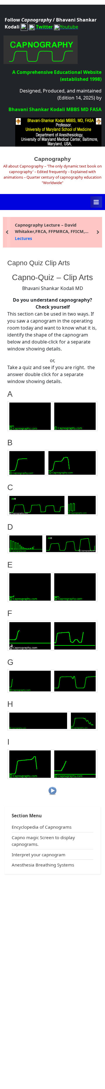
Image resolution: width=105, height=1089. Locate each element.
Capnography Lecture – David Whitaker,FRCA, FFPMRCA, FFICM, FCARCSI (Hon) (50, 228)
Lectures (23, 238)
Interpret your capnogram (38, 854)
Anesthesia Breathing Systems (43, 865)
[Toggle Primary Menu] (96, 202)
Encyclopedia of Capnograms (41, 827)
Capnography (52, 159)
